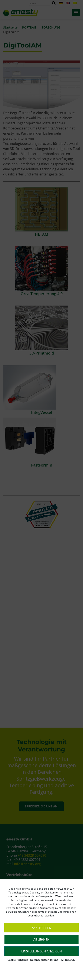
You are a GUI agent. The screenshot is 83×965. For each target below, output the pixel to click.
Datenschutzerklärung (44, 960)
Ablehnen (41, 939)
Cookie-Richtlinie (17, 960)
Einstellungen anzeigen (41, 951)
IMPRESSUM (68, 960)
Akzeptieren (41, 928)
